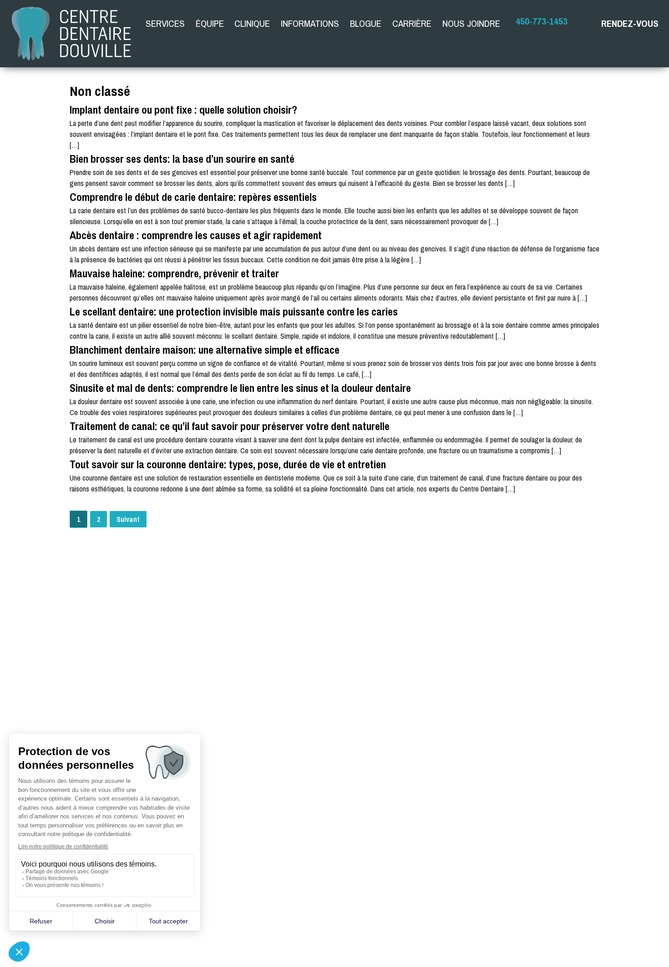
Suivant (128, 519)
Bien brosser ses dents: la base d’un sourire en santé (182, 158)
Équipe (210, 23)
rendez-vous (630, 23)
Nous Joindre (471, 23)
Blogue (365, 23)
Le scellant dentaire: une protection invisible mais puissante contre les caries (234, 311)
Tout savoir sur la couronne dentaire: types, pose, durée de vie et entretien (228, 464)
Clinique (252, 23)
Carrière (411, 23)
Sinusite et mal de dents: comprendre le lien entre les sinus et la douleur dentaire (240, 388)
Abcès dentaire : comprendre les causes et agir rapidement (196, 235)
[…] (74, 145)
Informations (310, 23)
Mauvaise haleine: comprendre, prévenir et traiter (174, 273)
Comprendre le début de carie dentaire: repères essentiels (193, 197)
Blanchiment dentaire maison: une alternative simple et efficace (205, 349)
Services (165, 23)
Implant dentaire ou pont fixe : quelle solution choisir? (183, 109)
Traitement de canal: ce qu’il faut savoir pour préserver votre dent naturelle (230, 426)
